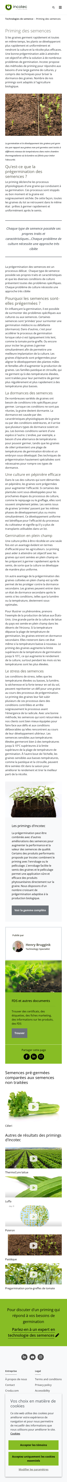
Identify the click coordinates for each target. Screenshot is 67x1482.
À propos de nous (16, 1379)
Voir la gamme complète (30, 910)
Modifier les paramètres (33, 1469)
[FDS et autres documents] (33, 976)
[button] (33, 1157)
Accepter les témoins (33, 1445)
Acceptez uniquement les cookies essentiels (33, 1458)
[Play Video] (33, 1106)
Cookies (15, 1433)
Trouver (19, 1033)
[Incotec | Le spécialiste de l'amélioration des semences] (16, 7)
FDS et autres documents (31, 1001)
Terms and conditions (48, 1379)
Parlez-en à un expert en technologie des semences (31, 1332)
